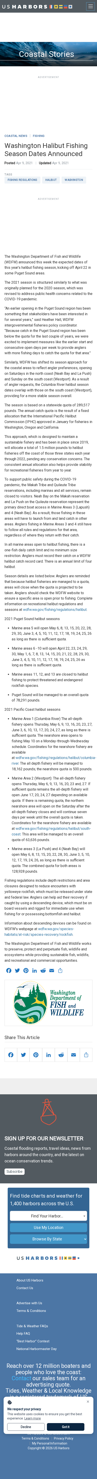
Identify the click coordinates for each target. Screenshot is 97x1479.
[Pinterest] (36, 1055)
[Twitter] (23, 1055)
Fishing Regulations (22, 180)
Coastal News (16, 136)
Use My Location (48, 1227)
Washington (74, 180)
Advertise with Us (29, 1303)
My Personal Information (49, 1443)
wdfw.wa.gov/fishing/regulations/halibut (55, 609)
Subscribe (15, 1171)
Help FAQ (23, 1334)
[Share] (86, 1055)
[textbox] (48, 1216)
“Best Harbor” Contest (32, 1341)
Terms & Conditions (31, 1311)
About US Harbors (29, 1280)
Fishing (39, 136)
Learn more (32, 1418)
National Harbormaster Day (36, 1349)
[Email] (73, 1055)
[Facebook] (11, 1055)
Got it (65, 1427)
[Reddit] (61, 1055)
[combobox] (48, 1216)
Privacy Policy (63, 1438)
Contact (21, 1378)
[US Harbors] (37, 6)
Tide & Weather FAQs (32, 1326)
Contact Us (24, 1288)
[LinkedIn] (48, 1055)
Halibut (51, 180)
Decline (26, 1427)
